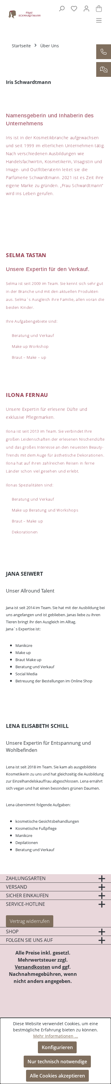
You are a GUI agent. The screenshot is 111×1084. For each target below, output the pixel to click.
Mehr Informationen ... (55, 1036)
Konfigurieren (57, 1047)
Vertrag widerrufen (29, 921)
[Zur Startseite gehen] (22, 14)
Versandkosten (32, 967)
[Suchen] (61, 8)
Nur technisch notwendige (57, 1061)
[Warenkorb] (99, 8)
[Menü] (99, 20)
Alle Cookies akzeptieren (57, 1075)
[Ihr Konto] (86, 8)
